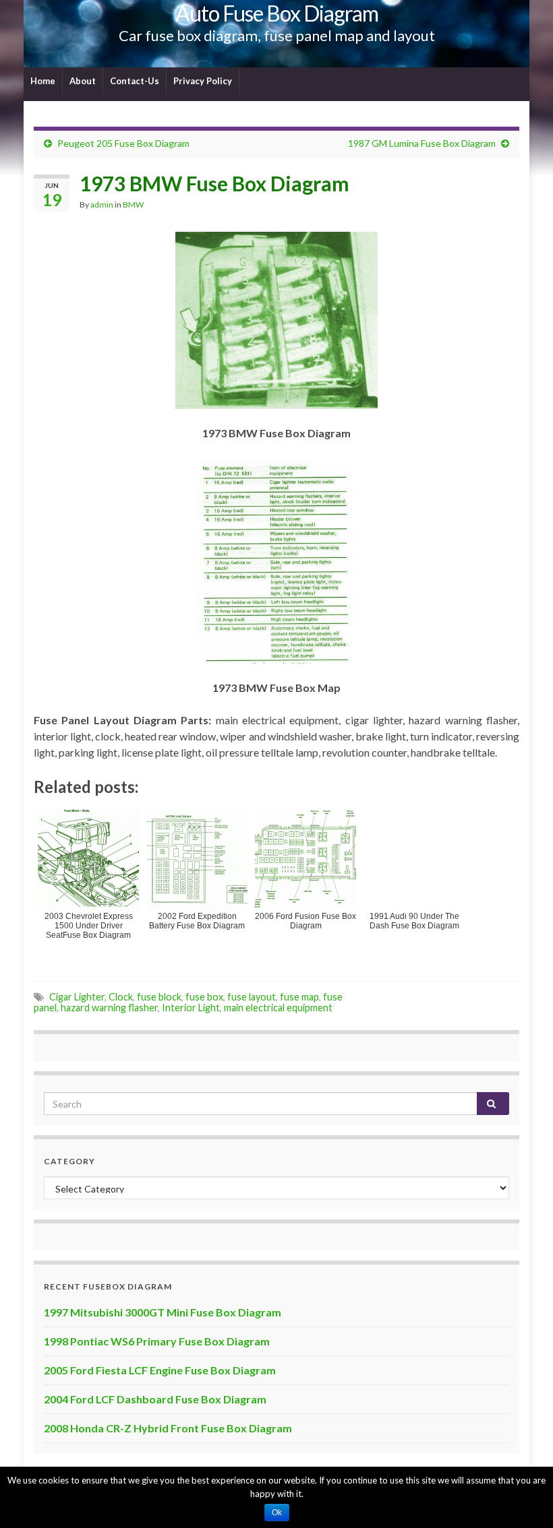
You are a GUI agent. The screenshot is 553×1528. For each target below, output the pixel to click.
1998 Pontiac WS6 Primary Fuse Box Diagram (157, 1341)
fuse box (204, 996)
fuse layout (251, 996)
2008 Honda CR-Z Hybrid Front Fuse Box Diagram (168, 1428)
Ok (277, 1512)
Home (42, 80)
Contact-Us (134, 80)
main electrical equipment (278, 1007)
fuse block (159, 996)
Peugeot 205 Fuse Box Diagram (123, 143)
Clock (121, 996)
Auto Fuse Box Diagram (276, 13)
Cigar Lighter (77, 996)
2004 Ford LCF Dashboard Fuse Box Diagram (155, 1399)
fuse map (299, 996)
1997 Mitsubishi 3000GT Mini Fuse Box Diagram (162, 1312)
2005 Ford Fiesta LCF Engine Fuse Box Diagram (160, 1370)
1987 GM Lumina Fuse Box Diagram (422, 143)
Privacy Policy (202, 80)
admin (101, 204)
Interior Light (191, 1007)
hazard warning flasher (109, 1007)
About (82, 80)
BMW (133, 204)
